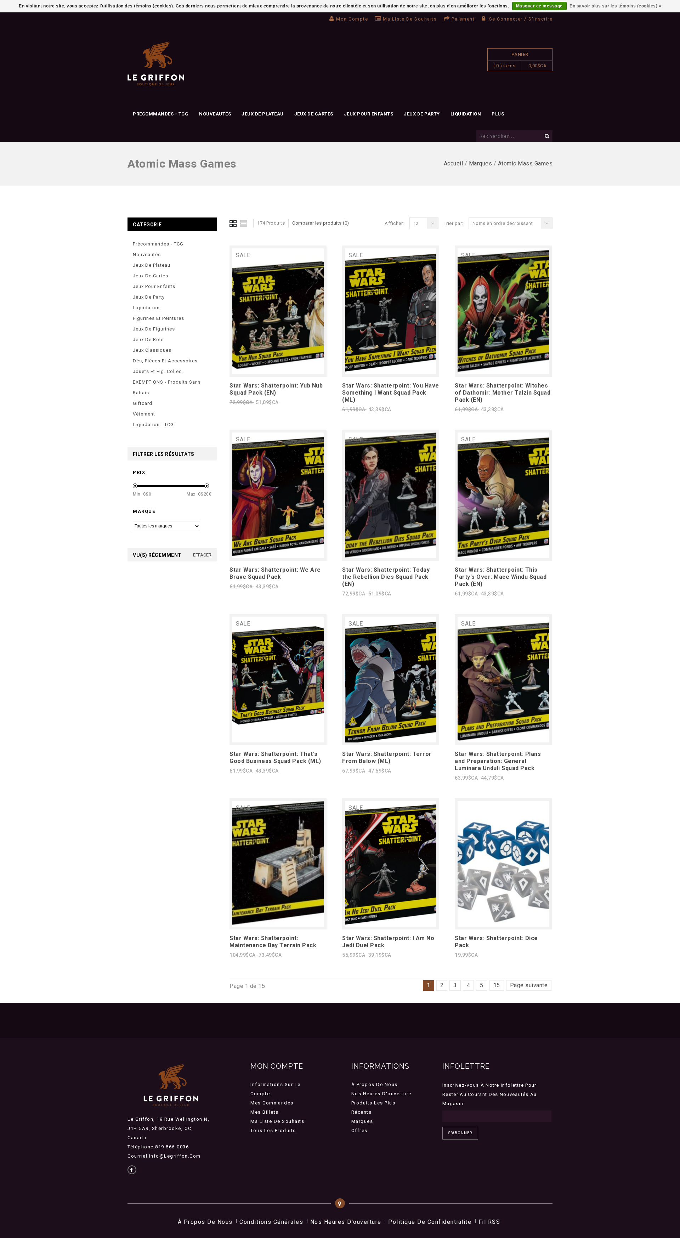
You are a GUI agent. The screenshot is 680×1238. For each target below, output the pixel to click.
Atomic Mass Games (525, 163)
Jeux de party (422, 114)
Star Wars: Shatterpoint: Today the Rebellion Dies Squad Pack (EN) (386, 576)
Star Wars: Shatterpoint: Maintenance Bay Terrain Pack (273, 942)
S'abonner (460, 1133)
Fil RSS (489, 1222)
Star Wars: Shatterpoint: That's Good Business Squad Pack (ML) (275, 757)
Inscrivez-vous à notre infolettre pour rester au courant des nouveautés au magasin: (489, 1094)
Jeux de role (148, 339)
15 (496, 985)
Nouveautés (215, 114)
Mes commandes (272, 1103)
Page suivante (529, 985)
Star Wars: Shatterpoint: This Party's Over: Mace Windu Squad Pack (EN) (500, 576)
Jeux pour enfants (368, 114)
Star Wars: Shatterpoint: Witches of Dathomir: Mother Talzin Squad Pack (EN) (502, 392)
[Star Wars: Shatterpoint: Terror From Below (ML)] (390, 740)
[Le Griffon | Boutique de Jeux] (156, 63)
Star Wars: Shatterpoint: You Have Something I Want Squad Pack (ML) (390, 392)
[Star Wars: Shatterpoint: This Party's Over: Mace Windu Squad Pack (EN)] (503, 556)
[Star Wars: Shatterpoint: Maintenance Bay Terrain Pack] (278, 924)
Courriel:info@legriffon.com (164, 1156)
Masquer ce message (539, 6)
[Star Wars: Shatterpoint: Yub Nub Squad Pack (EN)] (278, 372)
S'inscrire (540, 19)
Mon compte (352, 19)
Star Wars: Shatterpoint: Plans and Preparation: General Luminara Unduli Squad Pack (498, 761)
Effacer (202, 555)
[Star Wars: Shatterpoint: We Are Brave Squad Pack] (278, 556)
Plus (498, 114)
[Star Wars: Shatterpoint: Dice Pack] (503, 924)
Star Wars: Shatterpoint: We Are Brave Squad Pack (275, 573)
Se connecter (505, 19)
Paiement (463, 19)
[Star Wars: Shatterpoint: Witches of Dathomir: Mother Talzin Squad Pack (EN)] (503, 372)
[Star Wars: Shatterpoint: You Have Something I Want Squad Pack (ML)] (390, 372)
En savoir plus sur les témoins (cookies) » (615, 6)
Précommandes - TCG (160, 114)
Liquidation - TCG (153, 424)
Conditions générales (271, 1222)
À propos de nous (374, 1084)
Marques (480, 163)
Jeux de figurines (154, 329)
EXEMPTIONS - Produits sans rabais (167, 387)
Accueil (453, 163)
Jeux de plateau (263, 114)
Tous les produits (273, 1130)
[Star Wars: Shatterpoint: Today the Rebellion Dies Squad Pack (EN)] (390, 556)
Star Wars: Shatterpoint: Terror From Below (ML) (387, 757)
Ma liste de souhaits (410, 19)
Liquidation (465, 114)
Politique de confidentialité (429, 1222)
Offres (359, 1130)
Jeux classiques (152, 350)
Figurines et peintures (158, 318)
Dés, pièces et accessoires (165, 360)
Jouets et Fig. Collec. (158, 371)
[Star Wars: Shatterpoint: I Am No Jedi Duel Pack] (390, 924)
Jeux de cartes (313, 114)
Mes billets (264, 1112)
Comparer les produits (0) (320, 223)
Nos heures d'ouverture (381, 1093)
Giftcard (142, 403)
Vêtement (144, 414)
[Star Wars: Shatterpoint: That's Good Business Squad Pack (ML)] (278, 740)
